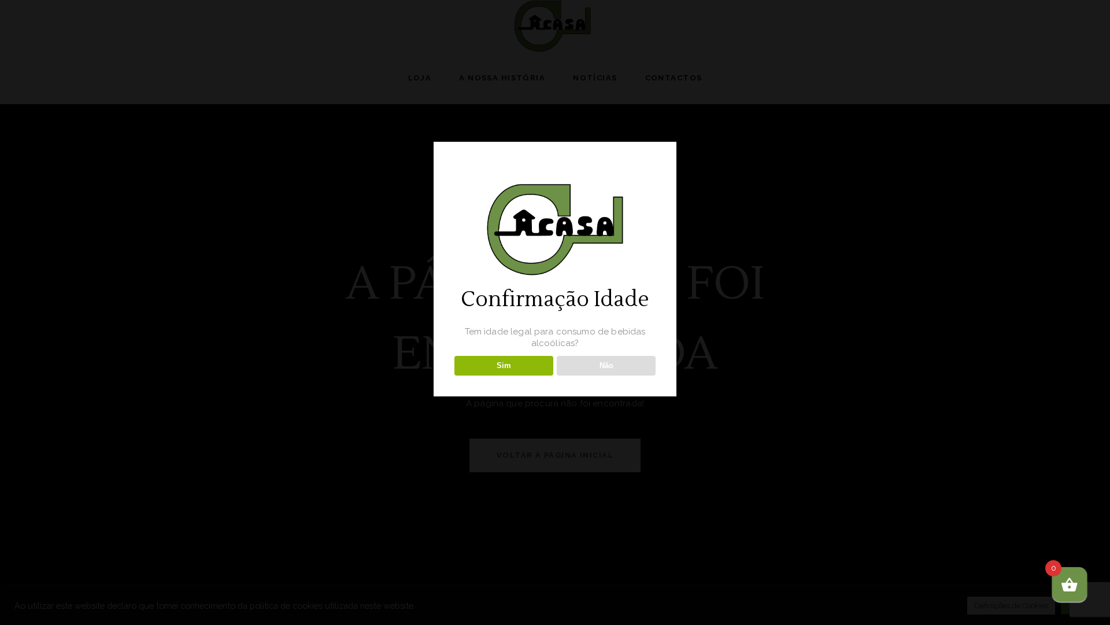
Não (606, 365)
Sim (504, 365)
